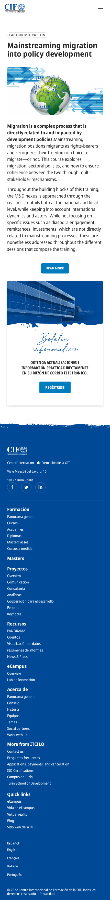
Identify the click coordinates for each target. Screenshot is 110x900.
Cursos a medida (19, 548)
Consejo (13, 702)
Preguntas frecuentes (23, 757)
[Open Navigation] (100, 8)
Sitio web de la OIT (21, 827)
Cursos (12, 522)
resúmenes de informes (25, 650)
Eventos (13, 607)
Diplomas (14, 535)
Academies (15, 529)
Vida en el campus (21, 807)
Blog (10, 820)
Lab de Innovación (21, 679)
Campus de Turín (20, 776)
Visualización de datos (24, 643)
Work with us (17, 734)
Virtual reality (17, 814)
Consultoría (16, 588)
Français (13, 858)
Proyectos (17, 569)
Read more (55, 268)
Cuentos (13, 637)
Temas (12, 722)
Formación (18, 509)
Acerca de (17, 689)
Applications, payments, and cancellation (38, 764)
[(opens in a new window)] (12, 487)
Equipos (13, 715)
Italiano (12, 866)
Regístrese (55, 387)
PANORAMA (16, 630)
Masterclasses (17, 542)
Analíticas (14, 594)
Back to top (103, 895)
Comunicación (18, 582)
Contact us (15, 751)
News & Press (17, 656)
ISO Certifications (20, 770)
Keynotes (14, 613)
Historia (13, 709)
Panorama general (21, 516)
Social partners (18, 728)
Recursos (16, 624)
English (12, 849)
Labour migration (27, 35)
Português (14, 874)
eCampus (17, 666)
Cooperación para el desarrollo (30, 601)
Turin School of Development (29, 783)
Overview (14, 575)
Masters (15, 558)
